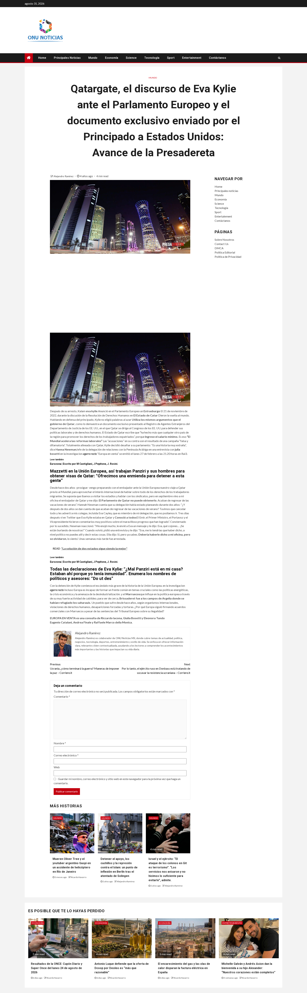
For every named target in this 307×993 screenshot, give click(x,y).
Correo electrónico (66, 755)
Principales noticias (67, 57)
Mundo (92, 57)
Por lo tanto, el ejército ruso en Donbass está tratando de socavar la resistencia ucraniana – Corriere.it (156, 668)
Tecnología (151, 57)
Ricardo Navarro (78, 877)
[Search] (279, 57)
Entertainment (191, 57)
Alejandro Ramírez (63, 176)
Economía (111, 57)
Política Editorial (225, 252)
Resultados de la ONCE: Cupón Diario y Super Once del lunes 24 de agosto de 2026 (56, 968)
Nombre (60, 743)
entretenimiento (232, 923)
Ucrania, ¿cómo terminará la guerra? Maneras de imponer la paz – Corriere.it (84, 668)
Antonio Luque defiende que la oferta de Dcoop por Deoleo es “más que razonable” (122, 968)
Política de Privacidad (228, 256)
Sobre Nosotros (224, 239)
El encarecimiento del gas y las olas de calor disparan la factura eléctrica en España (184, 968)
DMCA (219, 248)
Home (42, 57)
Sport (170, 57)
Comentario (62, 696)
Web (57, 767)
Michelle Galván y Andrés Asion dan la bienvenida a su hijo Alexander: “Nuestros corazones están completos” (248, 968)
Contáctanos (217, 57)
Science (131, 57)
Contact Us (221, 243)
